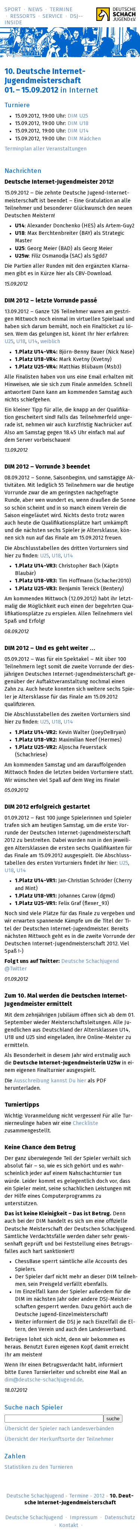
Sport (12, 9)
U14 (33, 341)
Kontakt (68, 1525)
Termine (61, 9)
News (35, 9)
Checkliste (85, 1123)
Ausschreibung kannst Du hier (50, 1080)
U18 (20, 341)
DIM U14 (78, 131)
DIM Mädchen (84, 139)
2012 (99, 1496)
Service (53, 16)
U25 (8, 341)
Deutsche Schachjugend (35, 1496)
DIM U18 (78, 123)
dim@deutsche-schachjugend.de (43, 1380)
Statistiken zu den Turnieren (38, 1467)
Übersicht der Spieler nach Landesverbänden (59, 1428)
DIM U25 (78, 116)
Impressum (83, 1517)
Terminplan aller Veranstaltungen (45, 149)
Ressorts (22, 16)
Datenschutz (120, 1517)
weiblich (50, 341)
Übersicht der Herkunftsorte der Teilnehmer (58, 1439)
